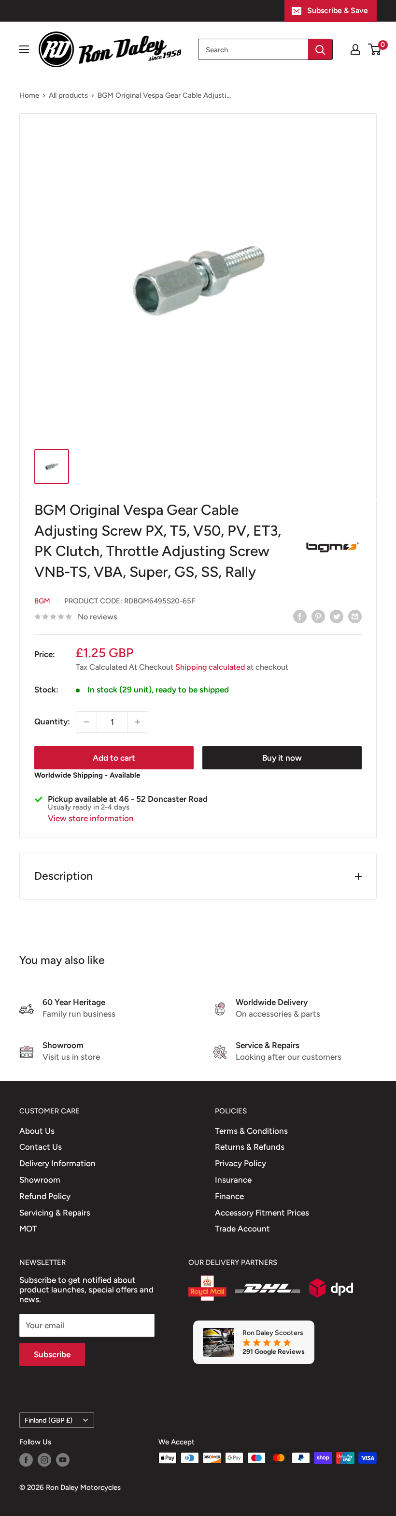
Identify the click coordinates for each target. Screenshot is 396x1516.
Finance (229, 1196)
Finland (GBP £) (48, 1420)
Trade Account (242, 1228)
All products (68, 95)
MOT (28, 1228)
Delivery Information (57, 1163)
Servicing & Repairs (54, 1212)
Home (29, 95)
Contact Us (40, 1147)
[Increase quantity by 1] (137, 722)
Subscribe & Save (337, 10)
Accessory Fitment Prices (262, 1212)
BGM (42, 601)
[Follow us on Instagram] (44, 1459)
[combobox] (253, 49)
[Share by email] (355, 616)
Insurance (233, 1180)
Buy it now (282, 758)
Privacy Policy (240, 1163)
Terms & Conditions (251, 1131)
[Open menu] (24, 49)
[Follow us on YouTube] (63, 1459)
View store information (91, 818)
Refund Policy (45, 1196)
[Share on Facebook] (300, 616)
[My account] (355, 49)
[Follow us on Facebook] (26, 1459)
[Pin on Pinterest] (318, 616)
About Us (37, 1131)
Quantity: (52, 721)
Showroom (39, 1180)
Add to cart (114, 758)
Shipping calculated (210, 667)
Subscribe (52, 1354)
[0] (375, 49)
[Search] (320, 49)
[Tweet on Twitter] (336, 616)
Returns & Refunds (249, 1147)
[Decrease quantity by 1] (86, 722)
